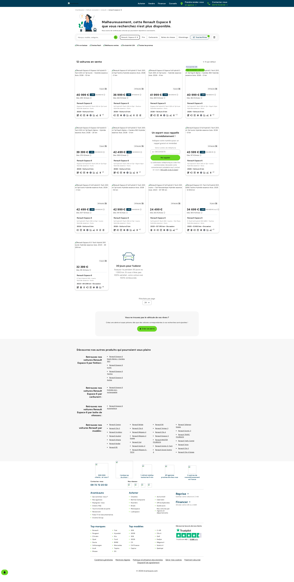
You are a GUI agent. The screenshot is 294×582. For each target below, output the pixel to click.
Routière (134, 503)
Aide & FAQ (96, 506)
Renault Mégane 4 (139, 432)
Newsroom (96, 512)
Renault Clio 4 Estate (186, 452)
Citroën (95, 536)
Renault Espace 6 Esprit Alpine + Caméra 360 (116, 359)
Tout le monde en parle (101, 509)
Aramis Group (97, 518)
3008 (133, 539)
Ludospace (135, 512)
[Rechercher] (115, 37)
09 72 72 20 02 (99, 484)
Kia (115, 536)
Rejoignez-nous (98, 503)
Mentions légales (123, 560)
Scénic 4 (160, 545)
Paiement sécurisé (192, 560)
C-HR (159, 530)
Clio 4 (159, 533)
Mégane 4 (160, 542)
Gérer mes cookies (173, 560)
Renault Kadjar (114, 444)
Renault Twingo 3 (161, 428)
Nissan (95, 551)
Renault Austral (115, 436)
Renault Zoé (136, 442)
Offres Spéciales (163, 503)
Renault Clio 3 (183, 448)
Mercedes (118, 545)
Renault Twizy (183, 445)
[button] (137, 37)
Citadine (134, 497)
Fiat (115, 530)
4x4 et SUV (161, 497)
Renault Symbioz (115, 432)
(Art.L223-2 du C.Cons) (169, 170)
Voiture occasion (92, 10)
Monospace (135, 509)
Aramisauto (79, 10)
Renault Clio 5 (114, 428)
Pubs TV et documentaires (102, 515)
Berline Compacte (138, 500)
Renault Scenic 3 (184, 431)
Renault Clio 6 (137, 428)
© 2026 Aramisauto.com (147, 571)
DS (115, 551)
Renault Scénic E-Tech (163, 446)
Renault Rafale (137, 425)
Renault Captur (115, 425)
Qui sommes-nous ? (100, 497)
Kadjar (159, 539)
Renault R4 (159, 425)
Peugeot (95, 533)
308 (132, 536)
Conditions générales (103, 560)
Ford (116, 539)
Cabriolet (160, 500)
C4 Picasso (135, 545)
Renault (95, 530)
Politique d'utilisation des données (148, 560)
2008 (133, 533)
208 (132, 530)
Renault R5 (113, 447)
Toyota (116, 548)
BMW (116, 542)
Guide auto (161, 506)
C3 (132, 542)
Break (133, 506)
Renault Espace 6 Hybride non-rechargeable (115, 389)
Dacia (94, 542)
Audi (94, 548)
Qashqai (160, 548)
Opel (94, 539)
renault (103, 10)
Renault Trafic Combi (186, 441)
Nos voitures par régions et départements (163, 511)
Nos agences (97, 500)
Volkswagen (97, 545)
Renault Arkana (115, 440)
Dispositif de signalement (148, 562)
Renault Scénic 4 (138, 446)
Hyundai (117, 533)
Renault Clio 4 (160, 432)
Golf (158, 536)
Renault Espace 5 (162, 436)
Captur (133, 548)
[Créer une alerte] (4, 572)
